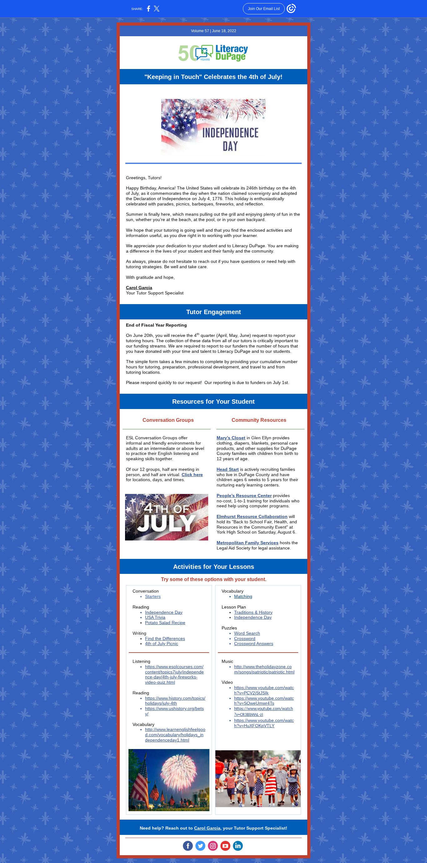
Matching (243, 596)
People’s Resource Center (244, 495)
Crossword (244, 638)
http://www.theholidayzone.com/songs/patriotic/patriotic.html (264, 669)
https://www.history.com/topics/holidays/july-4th (175, 701)
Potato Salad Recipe (165, 622)
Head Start (228, 469)
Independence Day (164, 612)
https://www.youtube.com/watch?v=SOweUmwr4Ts (264, 701)
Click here (192, 474)
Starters (153, 596)
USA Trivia (155, 617)
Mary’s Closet (231, 437)
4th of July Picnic (161, 643)
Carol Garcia (139, 287)
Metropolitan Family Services (248, 542)
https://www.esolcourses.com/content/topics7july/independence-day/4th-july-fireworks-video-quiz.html (174, 674)
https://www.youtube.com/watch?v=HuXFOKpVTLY (264, 723)
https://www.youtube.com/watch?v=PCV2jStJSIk (264, 690)
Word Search (247, 633)
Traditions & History (253, 612)
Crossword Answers (253, 643)
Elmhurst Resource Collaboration (252, 516)
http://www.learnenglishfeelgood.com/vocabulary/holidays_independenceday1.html (175, 734)
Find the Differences (165, 638)
